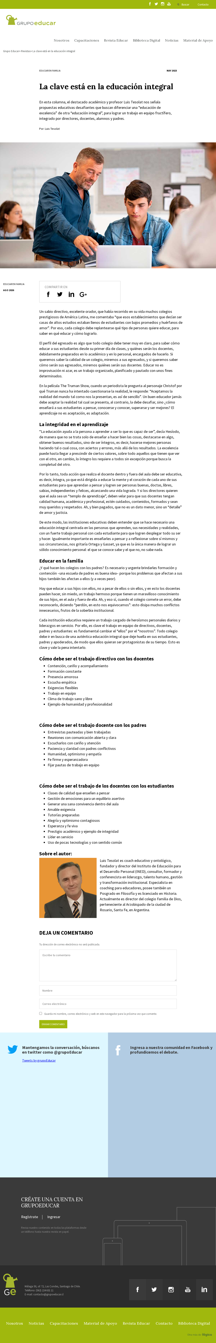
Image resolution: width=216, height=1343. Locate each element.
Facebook (200, 1047)
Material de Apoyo (198, 40)
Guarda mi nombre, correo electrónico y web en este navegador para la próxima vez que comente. (100, 1014)
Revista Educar (116, 40)
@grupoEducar (68, 1052)
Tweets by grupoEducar (39, 1060)
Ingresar (53, 1217)
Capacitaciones (86, 40)
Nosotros (61, 40)
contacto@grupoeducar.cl (48, 1294)
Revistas (25, 51)
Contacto (203, 4)
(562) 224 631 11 (44, 1290)
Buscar (185, 4)
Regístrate (29, 1217)
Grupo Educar (11, 51)
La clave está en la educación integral (53, 51)
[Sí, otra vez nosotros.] (200, 1328)
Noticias (171, 40)
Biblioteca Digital (146, 40)
